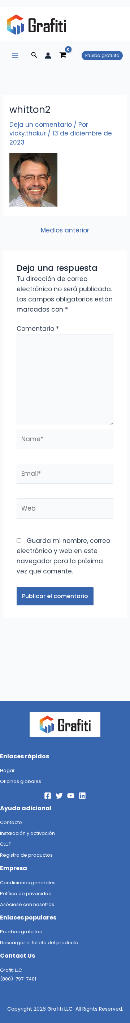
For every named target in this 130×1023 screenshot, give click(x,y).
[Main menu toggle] (15, 56)
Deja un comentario (40, 124)
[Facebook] (47, 795)
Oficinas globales (20, 781)
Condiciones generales (28, 882)
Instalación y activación (27, 833)
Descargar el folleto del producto (39, 942)
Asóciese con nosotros (27, 904)
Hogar (7, 770)
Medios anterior (65, 230)
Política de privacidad (26, 893)
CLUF (5, 844)
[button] (34, 55)
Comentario (38, 328)
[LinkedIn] (82, 795)
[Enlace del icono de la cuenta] (48, 55)
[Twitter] (59, 795)
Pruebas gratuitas (21, 931)
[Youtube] (70, 795)
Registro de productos (26, 855)
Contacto (11, 822)
